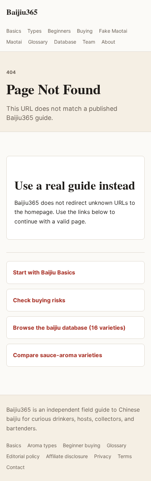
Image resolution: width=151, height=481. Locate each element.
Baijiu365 (22, 12)
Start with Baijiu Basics (44, 272)
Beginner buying (81, 445)
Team (89, 42)
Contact (15, 467)
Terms (125, 456)
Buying (85, 31)
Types (34, 31)
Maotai (14, 42)
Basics (13, 31)
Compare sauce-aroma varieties (57, 355)
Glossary (38, 42)
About (108, 42)
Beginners (59, 31)
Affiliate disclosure (67, 456)
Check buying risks (39, 300)
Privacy (102, 456)
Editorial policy (23, 456)
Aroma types (42, 445)
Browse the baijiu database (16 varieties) (69, 327)
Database (65, 42)
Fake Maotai (113, 31)
